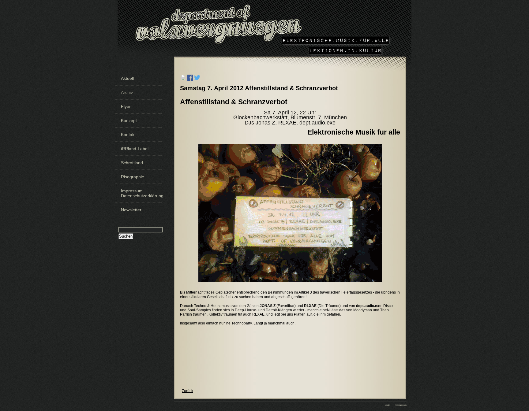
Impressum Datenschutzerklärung (141, 193)
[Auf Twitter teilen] (197, 82)
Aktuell (127, 78)
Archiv (127, 92)
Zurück (187, 391)
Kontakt (128, 134)
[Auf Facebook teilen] (190, 82)
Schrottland (132, 162)
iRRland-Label (134, 148)
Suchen (126, 236)
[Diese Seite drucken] (183, 82)
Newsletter (131, 209)
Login (387, 405)
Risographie (132, 176)
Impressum (401, 405)
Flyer (126, 106)
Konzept (129, 120)
